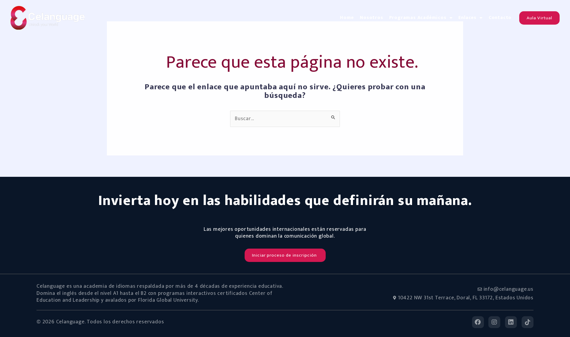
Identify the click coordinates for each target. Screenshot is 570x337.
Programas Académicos (417, 18)
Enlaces (467, 18)
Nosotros (371, 18)
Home (347, 18)
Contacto (500, 18)
